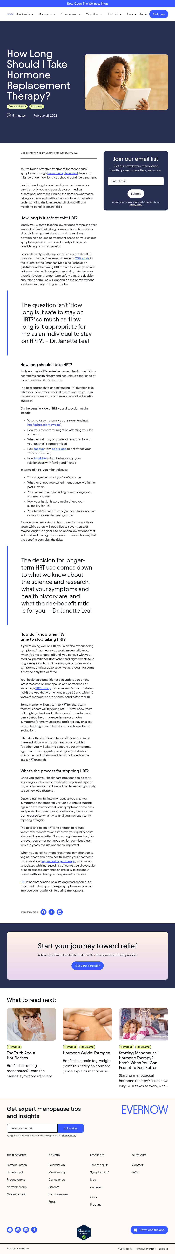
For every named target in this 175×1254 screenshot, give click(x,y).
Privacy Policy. (136, 204)
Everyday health (17, 106)
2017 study (82, 258)
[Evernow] (145, 1110)
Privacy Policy (69, 1135)
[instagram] (18, 1230)
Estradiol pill (15, 1172)
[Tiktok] (34, 1230)
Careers (54, 1187)
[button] (25, 14)
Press (52, 1201)
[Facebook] (10, 1230)
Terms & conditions (145, 1249)
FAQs (135, 1172)
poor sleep (59, 448)
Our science (57, 1179)
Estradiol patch (17, 1164)
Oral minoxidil (16, 1194)
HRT (23, 881)
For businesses (58, 1194)
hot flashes (34, 424)
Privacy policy (124, 1249)
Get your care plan (87, 965)
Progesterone (16, 1179)
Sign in (143, 14)
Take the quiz (99, 1164)
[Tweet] (52, 912)
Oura (93, 1197)
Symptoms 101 (99, 1172)
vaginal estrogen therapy (58, 861)
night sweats (51, 424)
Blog (93, 1179)
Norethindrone (17, 1187)
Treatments (87, 1047)
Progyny (95, 1204)
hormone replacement (62, 173)
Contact (137, 1164)
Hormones (36, 106)
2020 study (43, 688)
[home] (10, 14)
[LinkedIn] (26, 1230)
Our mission (57, 1164)
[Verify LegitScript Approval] (84, 1232)
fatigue (39, 448)
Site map (163, 1249)
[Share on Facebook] (43, 912)
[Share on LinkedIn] (60, 912)
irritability (40, 458)
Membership (57, 1172)
